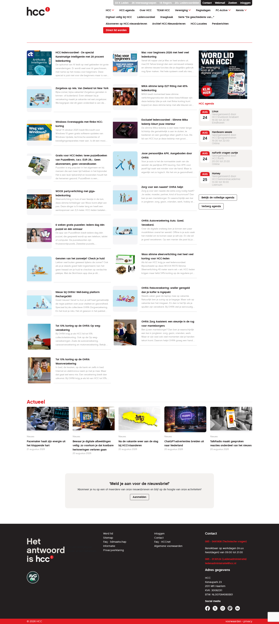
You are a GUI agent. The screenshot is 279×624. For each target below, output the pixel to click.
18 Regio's (166, 2)
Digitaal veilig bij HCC (119, 17)
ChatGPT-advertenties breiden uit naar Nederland (184, 443)
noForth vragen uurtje (225, 152)
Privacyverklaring (113, 550)
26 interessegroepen (144, 2)
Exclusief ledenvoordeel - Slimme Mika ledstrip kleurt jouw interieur (164, 121)
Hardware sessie (222, 132)
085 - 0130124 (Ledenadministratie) (226, 559)
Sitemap (108, 537)
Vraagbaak (166, 17)
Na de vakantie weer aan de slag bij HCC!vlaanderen (138, 443)
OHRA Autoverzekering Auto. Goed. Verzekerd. (162, 222)
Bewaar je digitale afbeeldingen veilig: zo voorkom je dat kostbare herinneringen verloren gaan (93, 445)
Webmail (220, 2)
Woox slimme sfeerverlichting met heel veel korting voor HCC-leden (167, 256)
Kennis (240, 10)
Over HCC (146, 10)
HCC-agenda (126, 10)
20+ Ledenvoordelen (187, 2)
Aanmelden (139, 497)
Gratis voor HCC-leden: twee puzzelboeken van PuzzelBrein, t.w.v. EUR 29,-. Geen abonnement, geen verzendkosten (81, 159)
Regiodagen (203, 10)
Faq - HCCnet (162, 541)
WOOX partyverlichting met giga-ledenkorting (75, 193)
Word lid (108, 533)
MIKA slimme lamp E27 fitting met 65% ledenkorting (164, 88)
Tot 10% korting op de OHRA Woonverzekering (73, 361)
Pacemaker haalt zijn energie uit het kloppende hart (46, 443)
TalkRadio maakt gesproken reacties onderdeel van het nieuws (231, 443)
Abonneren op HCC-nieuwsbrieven (126, 23)
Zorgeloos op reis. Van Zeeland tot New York (82, 88)
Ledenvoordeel (146, 17)
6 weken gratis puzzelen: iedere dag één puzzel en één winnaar (80, 227)
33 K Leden (122, 2)
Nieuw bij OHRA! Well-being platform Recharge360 (78, 294)
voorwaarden (233, 621)
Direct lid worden (116, 30)
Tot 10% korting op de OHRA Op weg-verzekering (78, 327)
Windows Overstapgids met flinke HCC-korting (79, 124)
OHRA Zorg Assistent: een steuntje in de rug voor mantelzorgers (167, 323)
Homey (216, 173)
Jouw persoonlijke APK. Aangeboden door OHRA (166, 155)
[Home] (63, 11)
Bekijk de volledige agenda (218, 197)
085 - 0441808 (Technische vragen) (226, 541)
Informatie (109, 546)
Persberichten (220, 23)
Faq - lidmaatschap (114, 541)
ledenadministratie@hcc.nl (220, 563)
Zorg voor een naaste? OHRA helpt (162, 187)
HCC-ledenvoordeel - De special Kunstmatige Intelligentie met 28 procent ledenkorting (80, 56)
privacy (247, 621)
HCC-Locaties (199, 23)
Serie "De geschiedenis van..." (196, 17)
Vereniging (181, 10)
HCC (108, 10)
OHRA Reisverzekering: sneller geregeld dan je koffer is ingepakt (165, 290)
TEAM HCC (163, 10)
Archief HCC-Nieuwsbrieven (169, 23)
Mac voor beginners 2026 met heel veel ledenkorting (165, 54)
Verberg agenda (211, 206)
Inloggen (245, 2)
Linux (215, 111)
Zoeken (232, 2)
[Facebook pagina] (207, 608)
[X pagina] (215, 608)
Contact (207, 2)
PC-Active (221, 10)
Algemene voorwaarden (168, 546)
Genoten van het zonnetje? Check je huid (80, 258)
